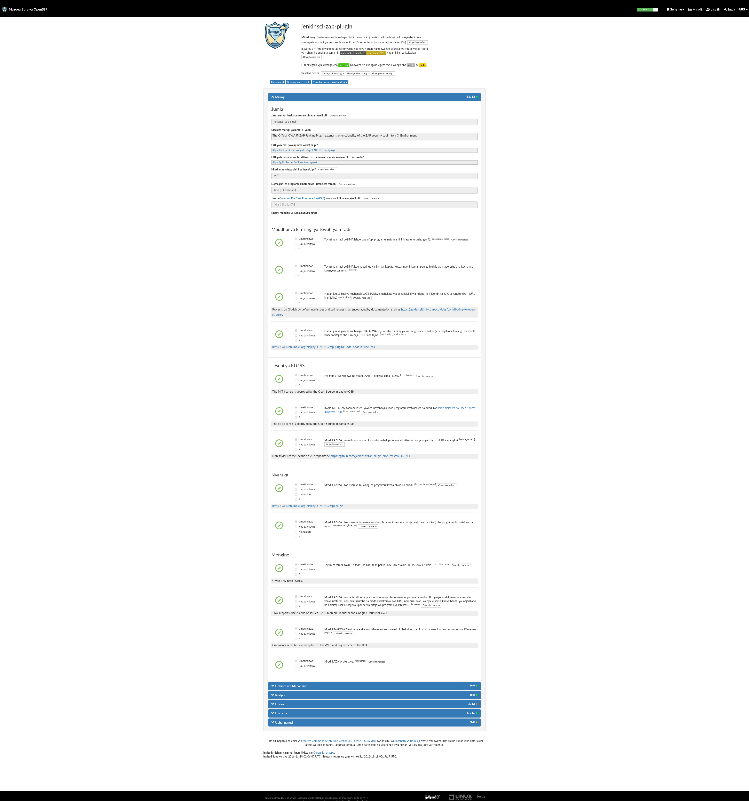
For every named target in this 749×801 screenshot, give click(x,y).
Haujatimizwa (301, 243)
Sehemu (675, 9)
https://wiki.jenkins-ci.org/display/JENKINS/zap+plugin (304, 150)
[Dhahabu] (422, 65)
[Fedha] (411, 65)
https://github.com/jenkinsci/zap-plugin (295, 162)
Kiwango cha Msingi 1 (332, 73)
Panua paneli (277, 82)
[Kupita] (343, 65)
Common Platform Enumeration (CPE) (302, 198)
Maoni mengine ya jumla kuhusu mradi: (294, 213)
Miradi (697, 9)
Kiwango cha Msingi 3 (383, 73)
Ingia (731, 9)
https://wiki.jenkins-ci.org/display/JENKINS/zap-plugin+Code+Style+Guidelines (323, 347)
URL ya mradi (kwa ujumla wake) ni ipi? (294, 145)
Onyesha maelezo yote (298, 82)
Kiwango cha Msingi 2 (358, 73)
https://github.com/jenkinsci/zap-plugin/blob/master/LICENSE (371, 456)
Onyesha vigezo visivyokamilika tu (330, 82)
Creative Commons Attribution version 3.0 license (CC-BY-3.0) (338, 741)
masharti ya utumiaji (407, 741)
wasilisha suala (351, 798)
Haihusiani (301, 494)
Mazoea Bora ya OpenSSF (28, 9)
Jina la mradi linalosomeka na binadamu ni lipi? (299, 115)
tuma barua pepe (333, 798)
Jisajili (715, 9)
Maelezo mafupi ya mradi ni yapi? (291, 130)
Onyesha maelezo (417, 42)
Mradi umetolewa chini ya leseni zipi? (293, 169)
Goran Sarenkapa (323, 752)
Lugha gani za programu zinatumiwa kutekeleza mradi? (303, 184)
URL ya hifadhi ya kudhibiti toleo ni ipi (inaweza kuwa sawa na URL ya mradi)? (317, 157)
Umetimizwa (301, 238)
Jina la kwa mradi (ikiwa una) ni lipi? (315, 198)
